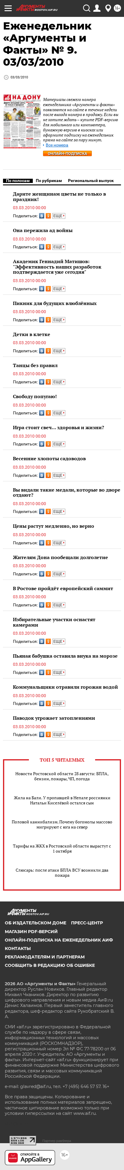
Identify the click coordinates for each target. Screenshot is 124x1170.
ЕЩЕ (58, 215)
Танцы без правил (35, 365)
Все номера (57, 145)
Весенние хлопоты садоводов (49, 458)
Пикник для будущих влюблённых (55, 303)
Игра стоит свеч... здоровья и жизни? (58, 427)
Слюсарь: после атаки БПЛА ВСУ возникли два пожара (62, 872)
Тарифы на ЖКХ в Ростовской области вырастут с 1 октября (62, 848)
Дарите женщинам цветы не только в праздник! (59, 196)
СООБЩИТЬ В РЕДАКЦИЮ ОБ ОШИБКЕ (50, 965)
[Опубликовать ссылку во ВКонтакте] (41, 216)
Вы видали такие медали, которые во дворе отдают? (66, 492)
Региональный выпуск (91, 180)
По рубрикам (49, 180)
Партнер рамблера (56, 1141)
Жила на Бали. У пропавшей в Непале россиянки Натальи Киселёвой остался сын (62, 800)
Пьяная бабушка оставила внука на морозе (65, 656)
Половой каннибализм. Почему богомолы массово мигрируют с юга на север (62, 824)
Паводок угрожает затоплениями (54, 718)
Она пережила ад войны (43, 230)
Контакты (18, 948)
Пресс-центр (87, 923)
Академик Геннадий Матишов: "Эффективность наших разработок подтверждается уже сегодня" (57, 266)
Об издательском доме (35, 923)
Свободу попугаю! (35, 396)
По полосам (18, 180)
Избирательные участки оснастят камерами (54, 622)
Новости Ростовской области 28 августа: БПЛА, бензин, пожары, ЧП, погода (62, 776)
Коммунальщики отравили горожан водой (65, 687)
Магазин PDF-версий (31, 931)
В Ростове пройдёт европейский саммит (63, 588)
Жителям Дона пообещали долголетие (60, 557)
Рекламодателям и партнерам (45, 957)
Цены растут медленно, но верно (53, 526)
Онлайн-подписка (67, 153)
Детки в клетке (31, 334)
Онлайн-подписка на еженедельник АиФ (59, 940)
